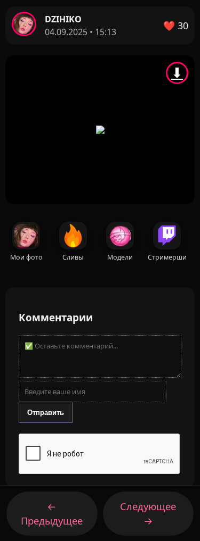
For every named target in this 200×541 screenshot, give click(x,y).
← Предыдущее (52, 514)
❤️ (175, 25)
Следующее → (148, 514)
